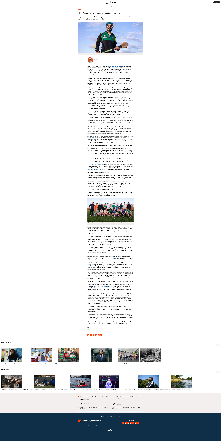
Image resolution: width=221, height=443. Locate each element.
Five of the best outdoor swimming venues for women (182, 389)
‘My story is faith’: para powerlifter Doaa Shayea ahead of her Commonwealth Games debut (117, 389)
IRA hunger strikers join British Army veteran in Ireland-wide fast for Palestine (73, 363)
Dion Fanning (97, 59)
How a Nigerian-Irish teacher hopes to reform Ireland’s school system (15, 363)
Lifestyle (110, 6)
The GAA (89, 247)
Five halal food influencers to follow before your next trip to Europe (126, 407)
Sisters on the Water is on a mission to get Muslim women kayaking (83, 389)
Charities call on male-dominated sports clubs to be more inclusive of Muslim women (51, 389)
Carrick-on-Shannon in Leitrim (95, 169)
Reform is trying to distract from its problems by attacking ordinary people (127, 396)
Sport (79, 9)
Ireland (89, 329)
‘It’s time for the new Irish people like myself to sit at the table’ (103, 363)
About (121, 6)
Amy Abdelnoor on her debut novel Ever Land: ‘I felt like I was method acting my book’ (127, 402)
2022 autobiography (95, 164)
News (99, 6)
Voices (116, 6)
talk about (97, 283)
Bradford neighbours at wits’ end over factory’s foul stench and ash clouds (95, 402)
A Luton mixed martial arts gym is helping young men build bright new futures (17, 389)
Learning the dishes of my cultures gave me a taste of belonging (44, 363)
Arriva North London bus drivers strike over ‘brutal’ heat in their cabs (94, 407)
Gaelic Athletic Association (115, 66)
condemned (107, 286)
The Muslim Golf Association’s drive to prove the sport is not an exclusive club (154, 389)
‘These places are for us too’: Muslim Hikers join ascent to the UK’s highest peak (95, 397)
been (95, 286)
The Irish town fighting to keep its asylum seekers (128, 363)
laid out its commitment (110, 258)
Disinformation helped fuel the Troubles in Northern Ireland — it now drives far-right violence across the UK (162, 363)
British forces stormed (113, 70)
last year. (117, 184)
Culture (104, 6)
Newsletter (216, 2)
